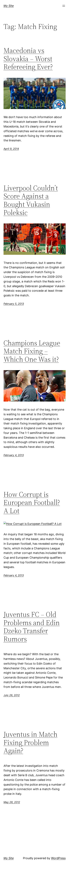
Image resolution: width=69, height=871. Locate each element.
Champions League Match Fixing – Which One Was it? (32, 351)
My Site (9, 5)
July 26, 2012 (12, 695)
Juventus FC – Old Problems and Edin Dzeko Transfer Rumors (32, 626)
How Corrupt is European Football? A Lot (32, 502)
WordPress (58, 858)
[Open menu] (64, 6)
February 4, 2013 (14, 455)
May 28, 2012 (12, 802)
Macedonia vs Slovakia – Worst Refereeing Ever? (28, 58)
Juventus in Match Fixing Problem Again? (30, 742)
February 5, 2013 (14, 303)
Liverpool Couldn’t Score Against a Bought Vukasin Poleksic (31, 200)
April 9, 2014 (11, 148)
